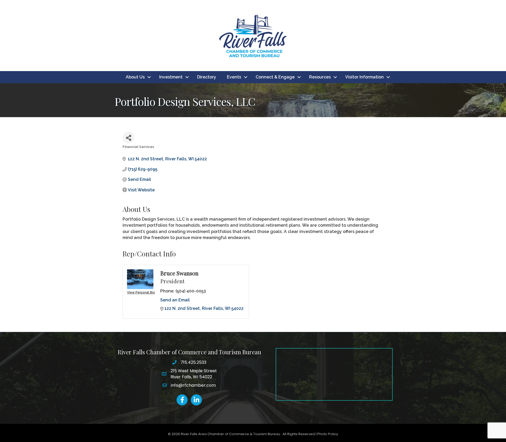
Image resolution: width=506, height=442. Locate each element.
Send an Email (175, 299)
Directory (206, 77)
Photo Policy (327, 433)
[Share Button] (128, 137)
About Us (135, 77)
